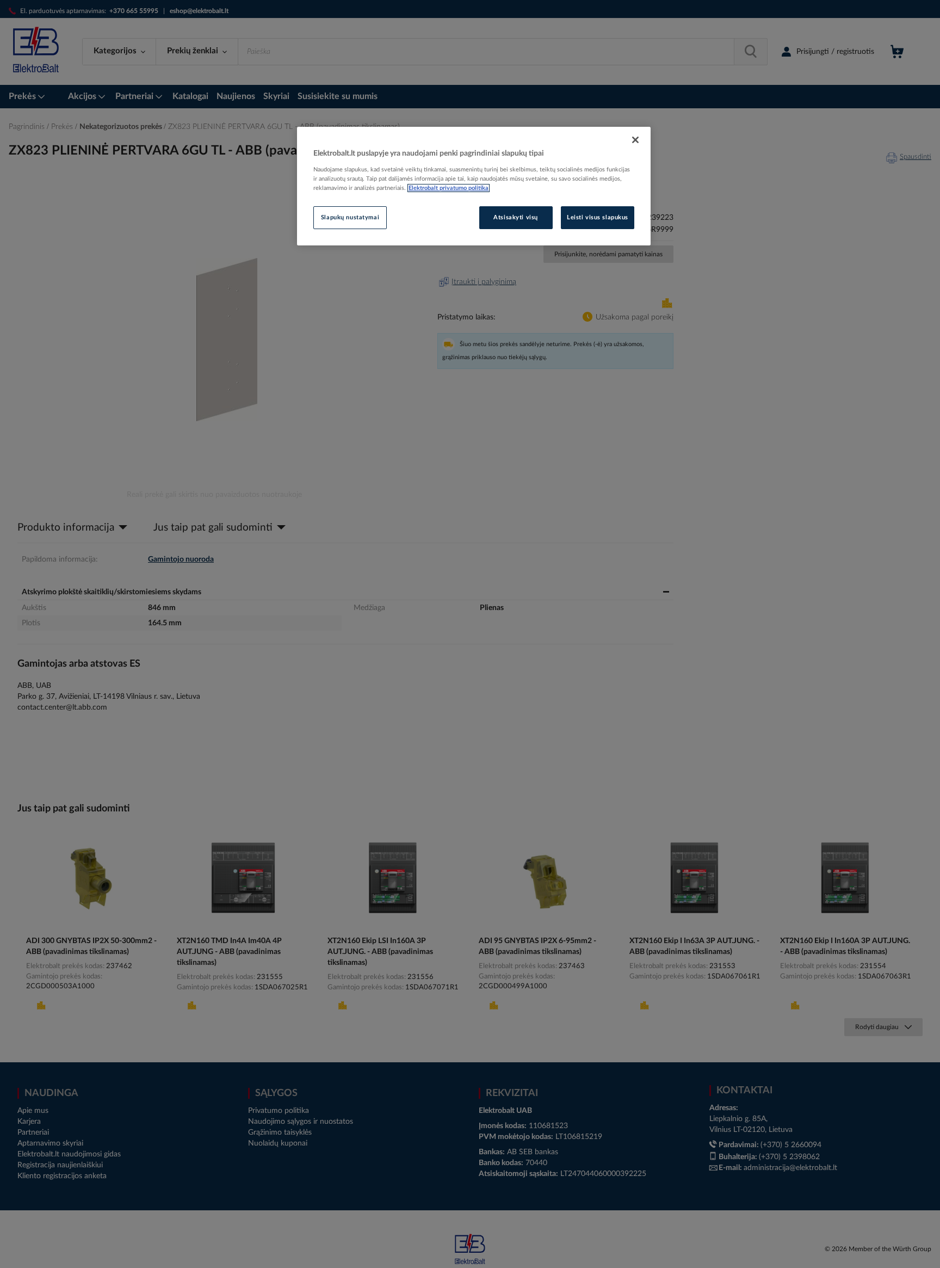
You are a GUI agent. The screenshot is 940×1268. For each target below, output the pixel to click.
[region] (474, 186)
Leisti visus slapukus (597, 217)
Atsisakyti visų (515, 217)
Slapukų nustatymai (350, 217)
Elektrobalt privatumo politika (448, 188)
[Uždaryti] (635, 140)
